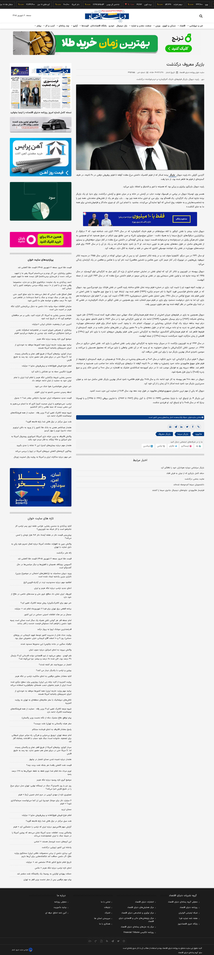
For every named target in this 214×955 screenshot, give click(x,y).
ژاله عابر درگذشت (64, 553)
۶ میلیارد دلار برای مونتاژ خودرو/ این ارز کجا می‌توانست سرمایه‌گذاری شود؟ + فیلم (41, 802)
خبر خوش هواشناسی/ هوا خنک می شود (53, 386)
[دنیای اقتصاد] (107, 16)
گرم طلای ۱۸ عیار (23, 4)
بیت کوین (127, 4)
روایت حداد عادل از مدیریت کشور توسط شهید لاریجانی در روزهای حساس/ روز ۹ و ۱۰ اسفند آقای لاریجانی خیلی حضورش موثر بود (42, 637)
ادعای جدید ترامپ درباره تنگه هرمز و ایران (52, 588)
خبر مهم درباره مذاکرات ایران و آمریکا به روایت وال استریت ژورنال (42, 457)
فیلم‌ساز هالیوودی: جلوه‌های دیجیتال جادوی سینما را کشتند (178, 490)
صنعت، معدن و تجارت (140, 25)
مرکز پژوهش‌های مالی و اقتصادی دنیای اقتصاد (136, 920)
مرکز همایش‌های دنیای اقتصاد (140, 907)
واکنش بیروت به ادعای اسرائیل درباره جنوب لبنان (50, 650)
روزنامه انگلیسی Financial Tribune (139, 932)
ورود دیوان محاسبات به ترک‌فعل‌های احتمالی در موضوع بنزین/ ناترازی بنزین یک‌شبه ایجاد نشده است (43, 575)
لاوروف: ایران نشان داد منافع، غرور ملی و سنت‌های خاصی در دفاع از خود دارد (41, 596)
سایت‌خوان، (191, 417)
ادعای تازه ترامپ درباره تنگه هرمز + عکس (53, 868)
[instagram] (124, 941)
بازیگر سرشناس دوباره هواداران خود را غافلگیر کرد (182, 467)
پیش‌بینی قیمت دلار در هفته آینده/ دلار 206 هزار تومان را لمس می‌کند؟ (43, 537)
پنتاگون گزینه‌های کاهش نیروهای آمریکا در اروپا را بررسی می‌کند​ (43, 451)
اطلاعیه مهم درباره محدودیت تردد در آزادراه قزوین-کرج (47, 582)
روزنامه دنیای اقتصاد (189, 907)
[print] (170, 426)
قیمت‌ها (85, 25)
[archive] (90, 941)
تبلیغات (107, 907)
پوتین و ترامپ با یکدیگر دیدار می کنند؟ (53, 670)
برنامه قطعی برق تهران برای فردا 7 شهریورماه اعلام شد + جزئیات (43, 608)
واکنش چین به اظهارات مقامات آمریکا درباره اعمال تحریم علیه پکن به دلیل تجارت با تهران (41, 545)
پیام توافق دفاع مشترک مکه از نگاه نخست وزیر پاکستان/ (46, 717)
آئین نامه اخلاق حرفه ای (56, 913)
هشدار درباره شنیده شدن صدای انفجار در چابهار (50, 759)
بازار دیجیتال (121, 25)
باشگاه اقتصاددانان (98, 25)
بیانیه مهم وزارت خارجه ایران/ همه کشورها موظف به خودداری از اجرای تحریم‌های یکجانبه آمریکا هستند (43, 346)
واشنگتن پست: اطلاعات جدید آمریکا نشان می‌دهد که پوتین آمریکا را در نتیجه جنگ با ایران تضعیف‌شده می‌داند (41, 834)
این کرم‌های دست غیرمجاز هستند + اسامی (52, 841)
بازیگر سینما (182, 434)
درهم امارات (157, 4)
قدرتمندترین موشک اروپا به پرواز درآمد (54, 629)
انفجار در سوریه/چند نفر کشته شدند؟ (55, 664)
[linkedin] (181, 426)
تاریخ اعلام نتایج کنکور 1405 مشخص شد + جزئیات (48, 862)
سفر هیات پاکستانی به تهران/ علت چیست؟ (52, 723)
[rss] (107, 941)
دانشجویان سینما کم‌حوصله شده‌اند (188, 484)
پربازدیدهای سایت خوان (40, 260)
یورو (186, 4)
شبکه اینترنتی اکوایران (188, 913)
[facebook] (192, 426)
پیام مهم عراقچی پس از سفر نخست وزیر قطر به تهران (47, 879)
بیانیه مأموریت (60, 907)
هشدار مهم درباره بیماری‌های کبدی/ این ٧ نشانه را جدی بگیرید (44, 445)
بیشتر (38, 25)
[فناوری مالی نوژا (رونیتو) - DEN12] (40, 487)
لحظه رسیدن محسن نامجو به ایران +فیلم (53, 392)
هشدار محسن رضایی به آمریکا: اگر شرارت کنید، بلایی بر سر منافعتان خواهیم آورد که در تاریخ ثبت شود (41, 317)
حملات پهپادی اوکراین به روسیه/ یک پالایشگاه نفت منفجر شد (44, 873)
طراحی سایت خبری (22, 950)
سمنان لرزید (66, 809)
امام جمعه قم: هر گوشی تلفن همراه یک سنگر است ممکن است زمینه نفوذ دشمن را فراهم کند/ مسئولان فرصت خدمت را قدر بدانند (40, 622)
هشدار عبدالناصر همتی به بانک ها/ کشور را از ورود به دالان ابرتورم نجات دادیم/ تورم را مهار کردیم (42, 429)
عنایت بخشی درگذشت (194, 479)
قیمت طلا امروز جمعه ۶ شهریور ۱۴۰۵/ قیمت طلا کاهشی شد (44, 267)
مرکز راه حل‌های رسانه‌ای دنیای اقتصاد (137, 926)
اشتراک (107, 913)
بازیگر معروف (164, 434)
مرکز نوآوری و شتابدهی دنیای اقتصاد (137, 913)
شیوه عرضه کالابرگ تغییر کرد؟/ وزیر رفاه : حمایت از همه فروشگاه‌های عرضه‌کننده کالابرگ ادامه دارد (40, 414)
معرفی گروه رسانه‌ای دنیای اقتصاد (183, 902)
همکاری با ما (104, 923)
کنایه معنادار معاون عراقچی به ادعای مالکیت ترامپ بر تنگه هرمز (43, 676)
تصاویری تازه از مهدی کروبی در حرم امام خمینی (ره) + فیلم (44, 794)
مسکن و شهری (169, 25)
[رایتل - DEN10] (40, 239)
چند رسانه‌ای (63, 25)
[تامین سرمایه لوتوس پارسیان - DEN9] (40, 201)
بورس (158, 25)
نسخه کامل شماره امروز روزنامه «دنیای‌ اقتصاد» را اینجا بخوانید (40, 112)
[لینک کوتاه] (198, 426)
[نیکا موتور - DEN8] (40, 124)
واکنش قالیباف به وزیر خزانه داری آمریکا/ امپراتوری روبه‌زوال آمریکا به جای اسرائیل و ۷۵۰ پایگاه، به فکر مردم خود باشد (41, 438)
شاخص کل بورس (92, 4)
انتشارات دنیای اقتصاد (144, 902)
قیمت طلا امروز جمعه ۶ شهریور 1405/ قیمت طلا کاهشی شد (44, 558)
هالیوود (198, 434)
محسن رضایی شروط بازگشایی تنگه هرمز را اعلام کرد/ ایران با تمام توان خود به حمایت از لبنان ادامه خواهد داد (42, 379)
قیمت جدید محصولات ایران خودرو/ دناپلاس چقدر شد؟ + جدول (42, 398)
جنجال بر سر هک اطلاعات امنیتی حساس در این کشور (47, 614)
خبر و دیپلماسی (196, 25)
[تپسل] (84, 213)
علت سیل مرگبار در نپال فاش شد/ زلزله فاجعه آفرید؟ (48, 421)
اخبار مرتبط (140, 460)
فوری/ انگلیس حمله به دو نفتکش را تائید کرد (51, 371)
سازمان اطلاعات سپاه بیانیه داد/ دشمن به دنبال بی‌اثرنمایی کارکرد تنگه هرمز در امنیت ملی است (41, 308)
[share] (101, 941)
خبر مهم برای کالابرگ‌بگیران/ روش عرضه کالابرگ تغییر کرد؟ (46, 603)
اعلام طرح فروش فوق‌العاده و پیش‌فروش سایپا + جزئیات (46, 366)
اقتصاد (182, 25)
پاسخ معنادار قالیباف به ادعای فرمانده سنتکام (51, 729)
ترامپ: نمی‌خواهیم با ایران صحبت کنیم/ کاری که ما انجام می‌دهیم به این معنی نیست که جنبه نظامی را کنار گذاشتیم (40, 405)
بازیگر (172, 175)
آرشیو (75, 25)
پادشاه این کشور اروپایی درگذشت (56, 847)
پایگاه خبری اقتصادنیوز (188, 923)
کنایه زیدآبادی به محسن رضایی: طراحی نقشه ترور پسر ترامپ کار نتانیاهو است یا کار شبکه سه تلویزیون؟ (43, 528)
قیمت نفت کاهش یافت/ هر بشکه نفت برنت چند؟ (48, 765)
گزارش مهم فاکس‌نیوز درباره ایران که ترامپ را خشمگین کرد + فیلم (42, 827)
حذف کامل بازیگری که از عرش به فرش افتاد (185, 473)
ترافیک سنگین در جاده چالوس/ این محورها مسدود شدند (46, 644)
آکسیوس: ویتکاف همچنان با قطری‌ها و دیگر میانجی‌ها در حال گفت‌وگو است (44, 566)
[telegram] (175, 426)
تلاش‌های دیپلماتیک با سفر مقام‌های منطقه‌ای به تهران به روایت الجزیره (43, 701)
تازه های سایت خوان (41, 518)
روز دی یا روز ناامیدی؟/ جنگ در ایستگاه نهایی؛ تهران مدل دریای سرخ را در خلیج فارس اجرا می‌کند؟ (40, 787)
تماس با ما (105, 902)
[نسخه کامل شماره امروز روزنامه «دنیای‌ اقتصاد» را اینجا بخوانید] (40, 86)
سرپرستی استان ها (102, 918)
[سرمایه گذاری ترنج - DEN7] (107, 43)
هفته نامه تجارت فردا (188, 918)
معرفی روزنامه (60, 902)
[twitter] (187, 426)
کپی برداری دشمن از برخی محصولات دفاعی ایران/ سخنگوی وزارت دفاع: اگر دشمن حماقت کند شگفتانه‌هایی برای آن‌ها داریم (42, 855)
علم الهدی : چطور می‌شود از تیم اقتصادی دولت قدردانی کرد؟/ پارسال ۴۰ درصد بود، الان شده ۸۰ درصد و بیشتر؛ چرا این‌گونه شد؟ (41, 657)
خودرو (112, 25)
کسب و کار (49, 25)
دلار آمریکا (55, 4)
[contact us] (95, 941)
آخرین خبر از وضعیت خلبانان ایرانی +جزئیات (51, 324)
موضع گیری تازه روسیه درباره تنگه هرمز (54, 339)
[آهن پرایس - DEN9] (40, 157)
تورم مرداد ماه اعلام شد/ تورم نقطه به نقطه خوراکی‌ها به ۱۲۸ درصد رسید (41, 773)
